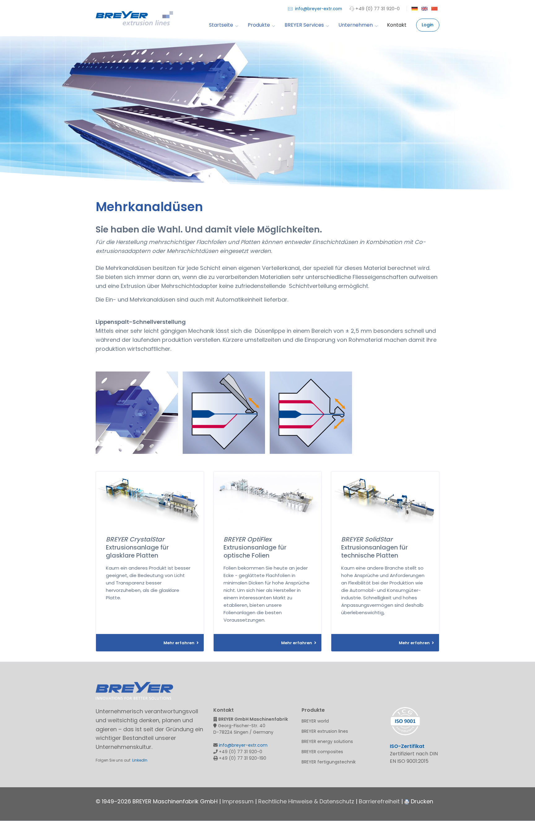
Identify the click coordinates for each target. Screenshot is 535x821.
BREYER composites (322, 752)
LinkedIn (139, 760)
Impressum (238, 801)
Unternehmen (355, 25)
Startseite (221, 25)
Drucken (421, 801)
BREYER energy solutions (327, 741)
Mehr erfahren (179, 643)
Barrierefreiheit (379, 801)
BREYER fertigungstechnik (329, 762)
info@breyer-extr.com (318, 9)
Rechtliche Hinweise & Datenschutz (306, 801)
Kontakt (397, 25)
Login (427, 25)
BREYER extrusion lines (325, 731)
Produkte (259, 25)
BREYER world (315, 721)
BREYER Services (304, 25)
